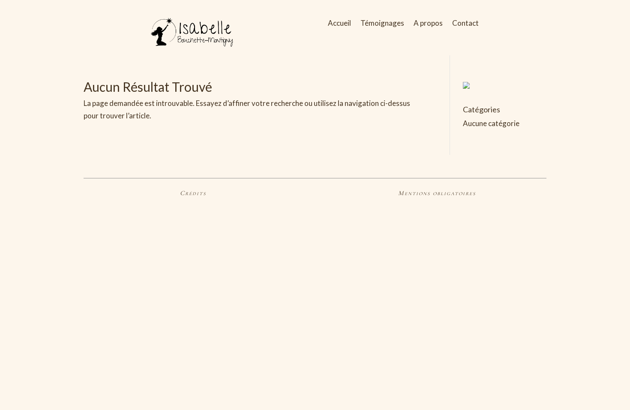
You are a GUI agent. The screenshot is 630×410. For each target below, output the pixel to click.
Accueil (339, 23)
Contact (465, 23)
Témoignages (382, 23)
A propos (428, 23)
